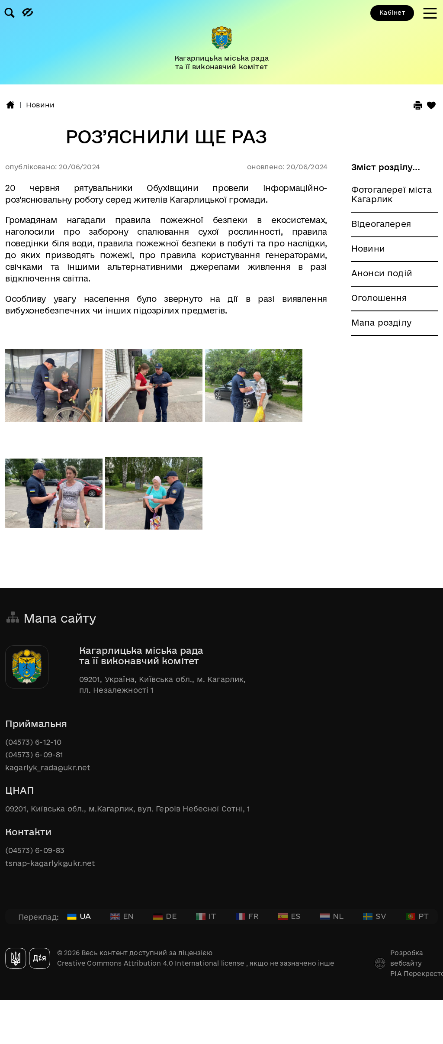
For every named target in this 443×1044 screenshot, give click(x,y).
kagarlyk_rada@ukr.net (47, 767)
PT (423, 915)
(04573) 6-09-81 (34, 754)
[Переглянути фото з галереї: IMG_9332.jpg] (55, 497)
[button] (10, 105)
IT (212, 915)
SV (381, 915)
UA (85, 915)
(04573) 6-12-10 (33, 742)
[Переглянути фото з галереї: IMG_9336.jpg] (153, 497)
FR (253, 915)
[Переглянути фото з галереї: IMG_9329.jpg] (155, 389)
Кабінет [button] (392, 12)
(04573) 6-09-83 (34, 850)
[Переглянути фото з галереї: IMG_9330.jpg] (253, 389)
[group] (221, 42)
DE (171, 915)
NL (338, 915)
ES (296, 915)
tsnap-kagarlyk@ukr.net (50, 863)
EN (128, 915)
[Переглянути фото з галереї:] (55, 389)
